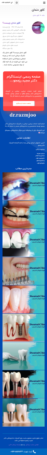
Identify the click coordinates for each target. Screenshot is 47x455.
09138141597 (41, 163)
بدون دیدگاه (6, 48)
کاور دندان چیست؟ (11, 23)
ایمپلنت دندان (17, 33)
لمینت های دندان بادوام (10, 45)
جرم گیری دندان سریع (10, 36)
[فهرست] (44, 2)
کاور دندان (6, 42)
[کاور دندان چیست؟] (38, 23)
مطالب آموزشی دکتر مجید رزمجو (13, 30)
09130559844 (40, 158)
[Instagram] (17, 3)
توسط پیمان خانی (14, 445)
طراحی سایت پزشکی (31, 445)
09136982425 (40, 161)
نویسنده (5, 27)
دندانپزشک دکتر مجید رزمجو (15, 39)
